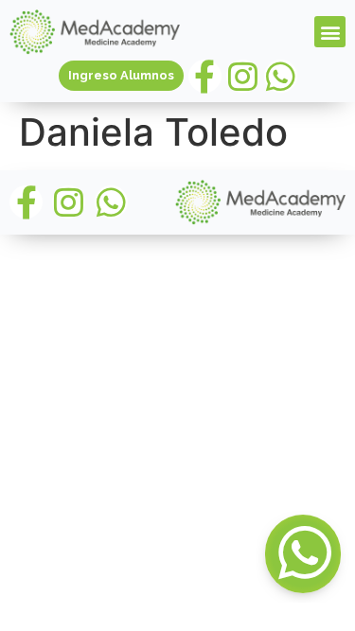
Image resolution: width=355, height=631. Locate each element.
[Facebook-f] (205, 76)
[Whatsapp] (280, 76)
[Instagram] (242, 76)
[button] (330, 31)
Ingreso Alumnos (121, 75)
